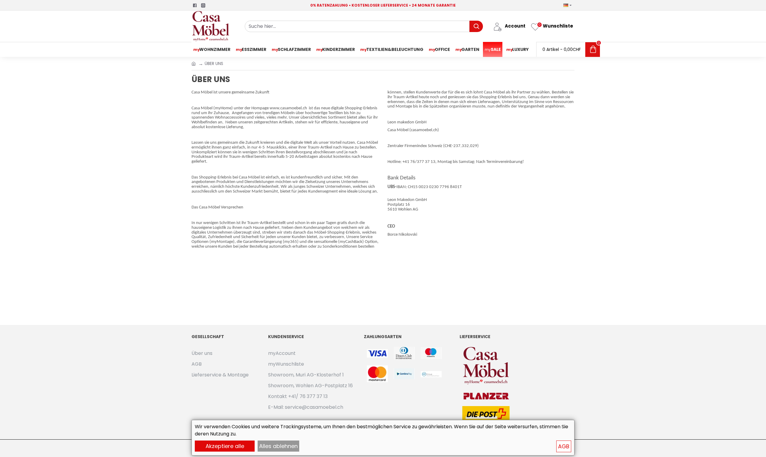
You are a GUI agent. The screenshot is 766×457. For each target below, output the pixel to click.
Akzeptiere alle (225, 446)
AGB (563, 446)
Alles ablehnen (278, 446)
